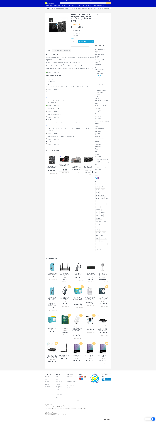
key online (97, 67)
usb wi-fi (97, 111)
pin (96, 151)
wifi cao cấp (98, 249)
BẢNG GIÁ (47, 381)
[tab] (49, 50)
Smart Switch (98, 156)
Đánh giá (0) (67, 50)
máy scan (97, 141)
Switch (96, 103)
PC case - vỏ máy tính (100, 96)
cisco (107, 198)
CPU (97, 88)
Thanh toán (47, 384)
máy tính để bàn (98, 144)
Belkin (103, 189)
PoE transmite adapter (99, 153)
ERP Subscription (59, 386)
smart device (97, 136)
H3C (97, 212)
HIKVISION (102, 212)
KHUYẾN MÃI (58, 387)
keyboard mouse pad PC (101, 92)
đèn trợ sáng (97, 51)
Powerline (97, 154)
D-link (104, 204)
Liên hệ (78, 0)
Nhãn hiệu (72, 5)
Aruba (102, 186)
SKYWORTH (103, 238)
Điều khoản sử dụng (94, 0)
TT (110, 0)
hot (96, 172)
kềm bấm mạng (98, 57)
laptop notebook (98, 134)
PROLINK (98, 232)
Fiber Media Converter (99, 128)
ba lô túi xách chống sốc (100, 49)
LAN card (97, 115)
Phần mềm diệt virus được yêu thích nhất (60, 8)
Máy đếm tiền (98, 64)
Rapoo (104, 232)
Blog (57, 379)
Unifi (104, 247)
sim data (97, 56)
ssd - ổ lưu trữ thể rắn (100, 79)
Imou (97, 215)
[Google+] (82, 376)
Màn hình (98, 71)
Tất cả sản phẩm (59, 394)
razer (97, 235)
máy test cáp (98, 143)
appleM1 (97, 98)
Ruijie (97, 238)
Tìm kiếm (108, 2)
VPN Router (97, 166)
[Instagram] (85, 376)
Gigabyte (104, 209)
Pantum (102, 229)
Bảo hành (83, 0)
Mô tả (49, 50)
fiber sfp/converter (99, 129)
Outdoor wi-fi (98, 146)
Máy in (96, 62)
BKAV (97, 192)
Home (46, 11)
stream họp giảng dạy (99, 61)
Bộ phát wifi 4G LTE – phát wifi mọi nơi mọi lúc (78, 8)
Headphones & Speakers (101, 90)
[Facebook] (80, 376)
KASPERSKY (98, 221)
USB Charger (97, 161)
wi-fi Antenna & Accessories (100, 167)
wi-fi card (97, 113)
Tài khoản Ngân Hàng (100, 5)
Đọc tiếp (79, 172)
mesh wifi (104, 224)
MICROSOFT (98, 226)
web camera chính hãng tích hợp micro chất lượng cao (99, 8)
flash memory (98, 131)
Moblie (73, 0)
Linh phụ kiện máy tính (53, 11)
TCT (96, 157)
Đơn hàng (89, 5)
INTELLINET (98, 218)
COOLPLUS (98, 204)
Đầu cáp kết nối (98, 118)
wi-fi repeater (98, 110)
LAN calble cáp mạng (99, 116)
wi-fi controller (98, 169)
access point (97, 108)
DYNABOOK (103, 206)
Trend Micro (98, 247)
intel (102, 215)
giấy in (96, 52)
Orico (97, 229)
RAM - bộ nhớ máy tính (101, 77)
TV (87, 0)
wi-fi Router (97, 106)
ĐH (107, 0)
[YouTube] (80, 379)
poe (107, 229)
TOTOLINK (98, 244)
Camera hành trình (99, 125)
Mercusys (98, 224)
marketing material (99, 139)
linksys (105, 221)
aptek (97, 186)
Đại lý (46, 379)
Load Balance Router (99, 138)
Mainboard (60, 11)
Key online (81, 5)
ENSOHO (98, 209)
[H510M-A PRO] (57, 25)
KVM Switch (97, 133)
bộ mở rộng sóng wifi (100, 195)
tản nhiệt (98, 81)
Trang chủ (49, 5)
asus (107, 186)
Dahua (97, 206)
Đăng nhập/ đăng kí (59, 381)
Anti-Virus (102, 184)
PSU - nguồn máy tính (100, 84)
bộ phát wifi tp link (100, 198)
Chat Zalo (69, 0)
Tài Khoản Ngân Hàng (49, 386)
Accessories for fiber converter (101, 120)
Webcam (98, 94)
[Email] (82, 379)
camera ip (97, 126)
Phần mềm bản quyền (99, 59)
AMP (97, 184)
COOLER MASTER (99, 201)
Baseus (97, 189)
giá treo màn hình (100, 86)
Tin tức (57, 397)
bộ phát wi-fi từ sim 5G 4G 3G (101, 105)
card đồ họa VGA (100, 73)
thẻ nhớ (96, 48)
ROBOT (102, 235)
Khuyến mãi (64, 5)
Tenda (101, 241)
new (96, 66)
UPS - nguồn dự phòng (99, 54)
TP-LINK (105, 244)
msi (92, 45)
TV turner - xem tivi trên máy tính (101, 159)
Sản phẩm (102, 0)
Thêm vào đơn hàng (86, 41)
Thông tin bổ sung (57, 50)
